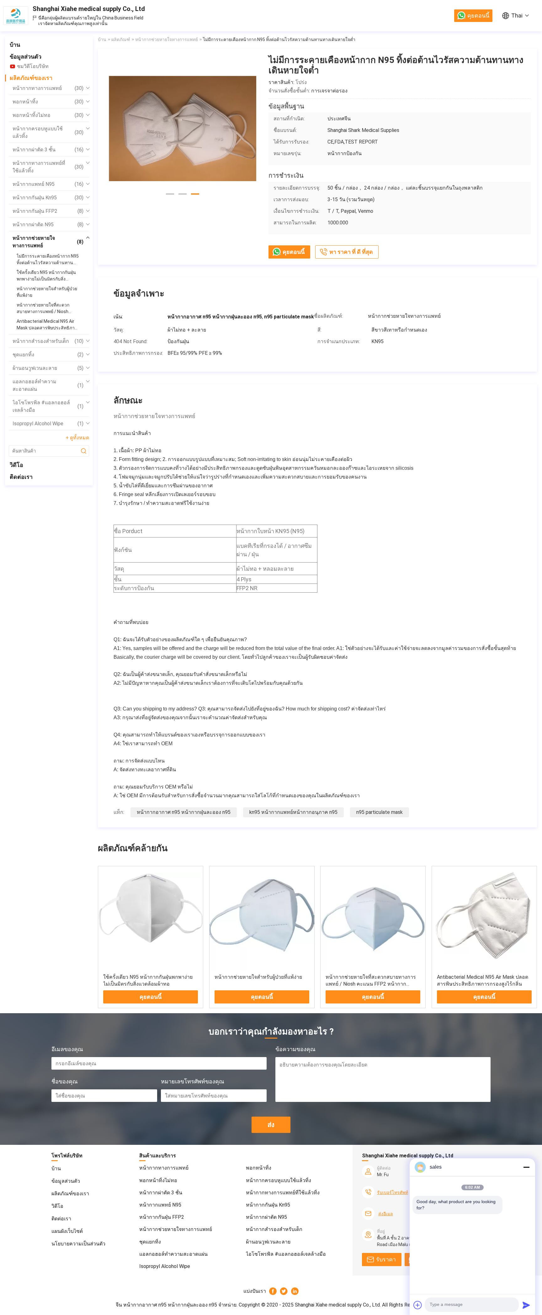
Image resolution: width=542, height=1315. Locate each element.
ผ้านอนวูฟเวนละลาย (48, 368)
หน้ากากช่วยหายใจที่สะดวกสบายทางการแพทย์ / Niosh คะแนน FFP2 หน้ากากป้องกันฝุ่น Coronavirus (371, 984)
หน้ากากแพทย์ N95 (48, 184)
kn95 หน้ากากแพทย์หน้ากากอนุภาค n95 (293, 812)
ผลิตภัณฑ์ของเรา (31, 78)
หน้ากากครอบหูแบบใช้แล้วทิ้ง (48, 132)
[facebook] (273, 1291)
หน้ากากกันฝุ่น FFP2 (48, 211)
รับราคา (386, 1259)
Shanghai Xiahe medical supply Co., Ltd (89, 9)
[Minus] (526, 1167)
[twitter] (284, 1291)
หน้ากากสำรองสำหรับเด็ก (48, 341)
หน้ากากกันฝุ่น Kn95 (48, 198)
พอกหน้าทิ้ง (48, 102)
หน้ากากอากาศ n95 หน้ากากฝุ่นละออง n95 (184, 812)
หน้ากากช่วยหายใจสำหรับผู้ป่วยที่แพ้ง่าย (258, 977)
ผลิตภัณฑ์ (120, 39)
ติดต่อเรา (21, 477)
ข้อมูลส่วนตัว (25, 56)
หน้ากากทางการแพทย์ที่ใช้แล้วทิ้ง (48, 167)
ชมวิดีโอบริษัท (33, 66)
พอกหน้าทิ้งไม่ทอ (48, 115)
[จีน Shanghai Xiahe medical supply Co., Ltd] (15, 15)
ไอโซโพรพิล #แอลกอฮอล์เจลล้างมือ (48, 406)
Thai (517, 15)
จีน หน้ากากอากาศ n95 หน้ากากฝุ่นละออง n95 (166, 1305)
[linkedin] (295, 1291)
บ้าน (15, 44)
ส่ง (271, 1125)
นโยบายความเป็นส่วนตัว (78, 1244)
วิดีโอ (16, 465)
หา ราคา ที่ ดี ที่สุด (351, 252)
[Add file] (417, 1305)
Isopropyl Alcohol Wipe (48, 424)
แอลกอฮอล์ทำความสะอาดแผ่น (48, 385)
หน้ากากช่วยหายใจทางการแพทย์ (48, 242)
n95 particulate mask (379, 812)
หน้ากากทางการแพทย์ (48, 88)
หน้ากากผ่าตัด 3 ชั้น (48, 150)
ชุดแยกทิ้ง (48, 355)
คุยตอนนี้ (478, 15)
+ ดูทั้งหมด (77, 438)
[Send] (526, 1305)
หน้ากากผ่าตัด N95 (48, 225)
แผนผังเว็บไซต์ (67, 1231)
